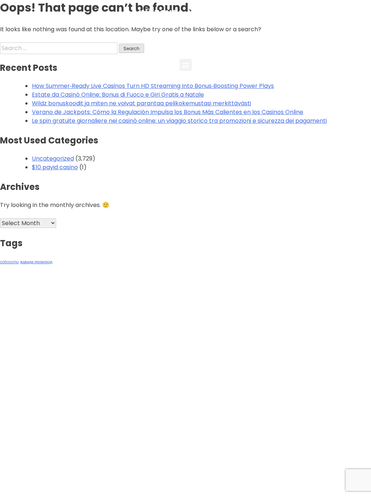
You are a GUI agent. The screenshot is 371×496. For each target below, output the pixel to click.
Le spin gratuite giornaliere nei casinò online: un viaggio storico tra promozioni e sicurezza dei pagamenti (179, 121)
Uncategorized (53, 158)
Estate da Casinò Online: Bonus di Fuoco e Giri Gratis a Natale (118, 94)
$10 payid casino (55, 167)
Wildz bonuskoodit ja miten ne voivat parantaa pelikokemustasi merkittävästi (141, 103)
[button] (186, 65)
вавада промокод (36, 262)
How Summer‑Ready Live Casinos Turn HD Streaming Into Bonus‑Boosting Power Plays (153, 86)
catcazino (9, 262)
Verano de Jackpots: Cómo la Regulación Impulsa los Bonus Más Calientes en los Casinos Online (167, 112)
